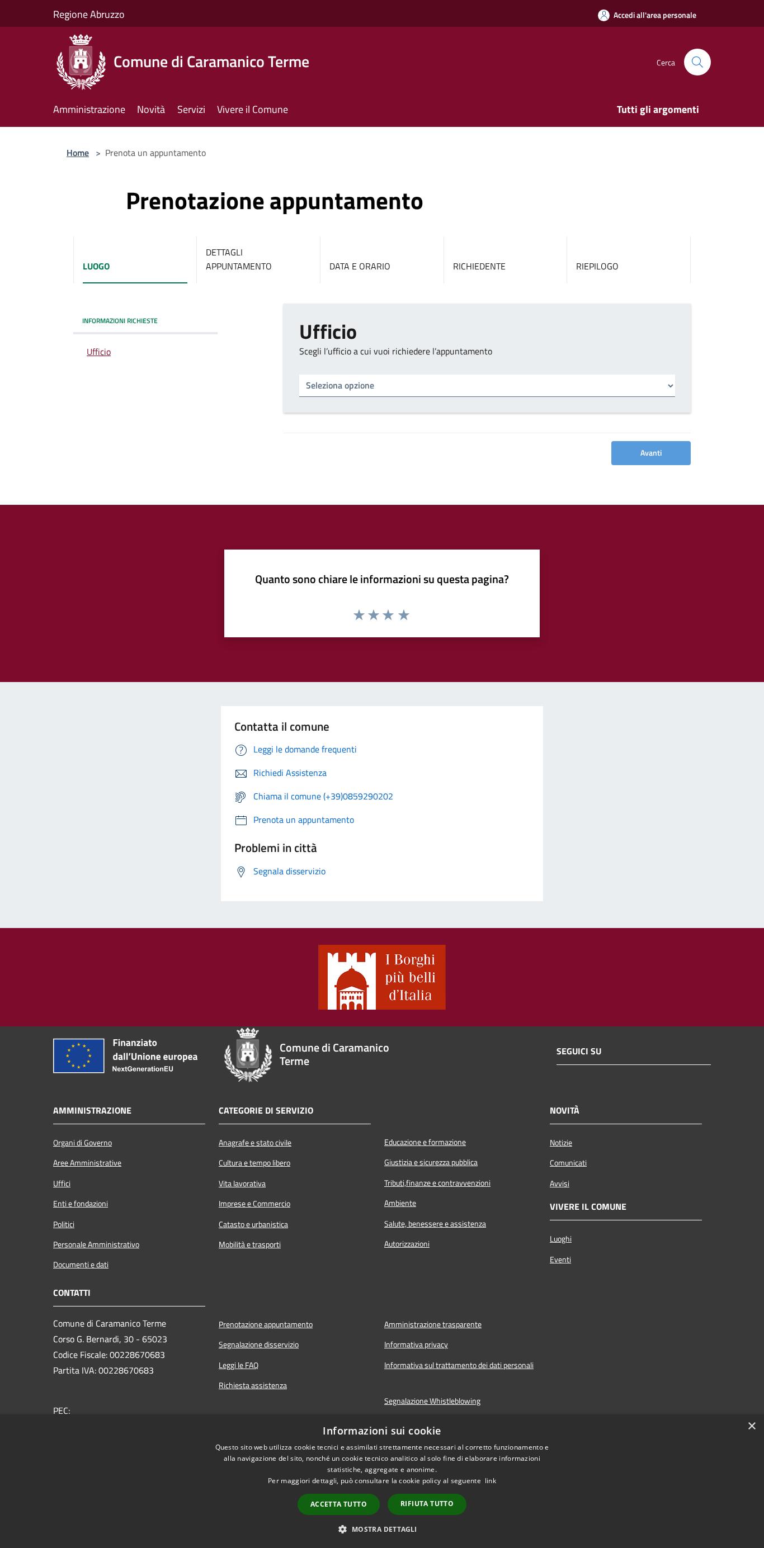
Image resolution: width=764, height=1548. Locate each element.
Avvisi (559, 1183)
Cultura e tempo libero (254, 1163)
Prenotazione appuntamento (266, 1324)
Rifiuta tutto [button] (427, 1503)
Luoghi (561, 1239)
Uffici (61, 1183)
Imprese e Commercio (254, 1203)
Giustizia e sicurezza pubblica (431, 1162)
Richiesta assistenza (253, 1385)
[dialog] (382, 1481)
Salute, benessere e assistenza (435, 1224)
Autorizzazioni (407, 1244)
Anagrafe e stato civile (255, 1143)
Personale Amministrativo (96, 1244)
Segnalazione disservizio (259, 1344)
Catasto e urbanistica (253, 1224)
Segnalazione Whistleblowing (432, 1401)
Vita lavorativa (242, 1183)
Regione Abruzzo (89, 14)
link (490, 1480)
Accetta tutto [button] (338, 1504)
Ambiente (400, 1203)
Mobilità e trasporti (250, 1244)
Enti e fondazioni (80, 1203)
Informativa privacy (416, 1344)
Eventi (560, 1259)
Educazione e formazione (425, 1142)
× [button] (751, 1426)
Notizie (561, 1143)
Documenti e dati (81, 1264)
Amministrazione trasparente (433, 1324)
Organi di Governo (82, 1143)
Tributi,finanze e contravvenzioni (437, 1183)
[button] (382, 1529)
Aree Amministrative (87, 1163)
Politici (63, 1224)
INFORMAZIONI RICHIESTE (120, 320)
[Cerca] (697, 62)
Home (78, 152)
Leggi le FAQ (238, 1365)
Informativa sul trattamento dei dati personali (459, 1365)
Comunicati (568, 1163)
